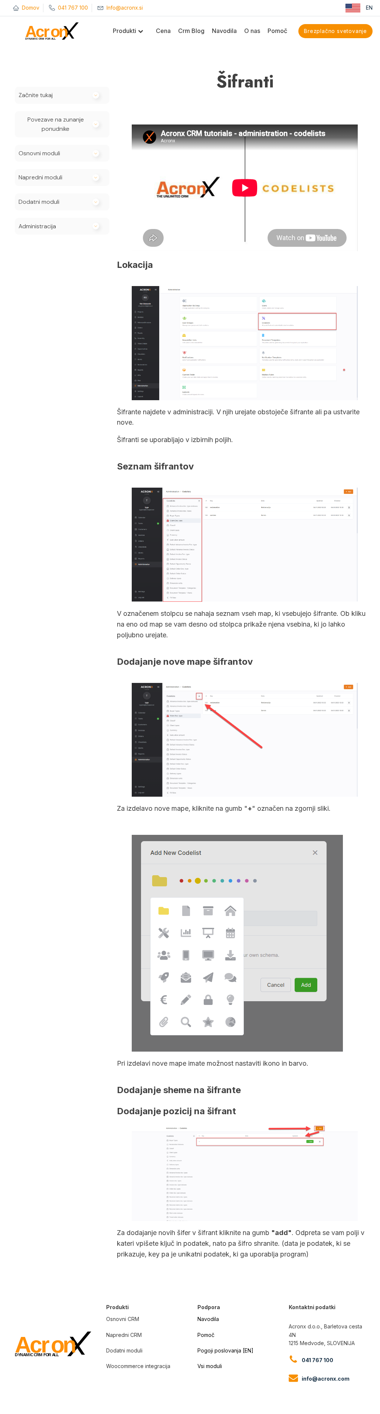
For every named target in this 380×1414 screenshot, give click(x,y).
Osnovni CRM (122, 1319)
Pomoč (205, 1335)
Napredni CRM (124, 1335)
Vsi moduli (209, 1366)
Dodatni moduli (124, 1350)
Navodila (208, 1319)
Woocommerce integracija (138, 1366)
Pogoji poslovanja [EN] (225, 1350)
